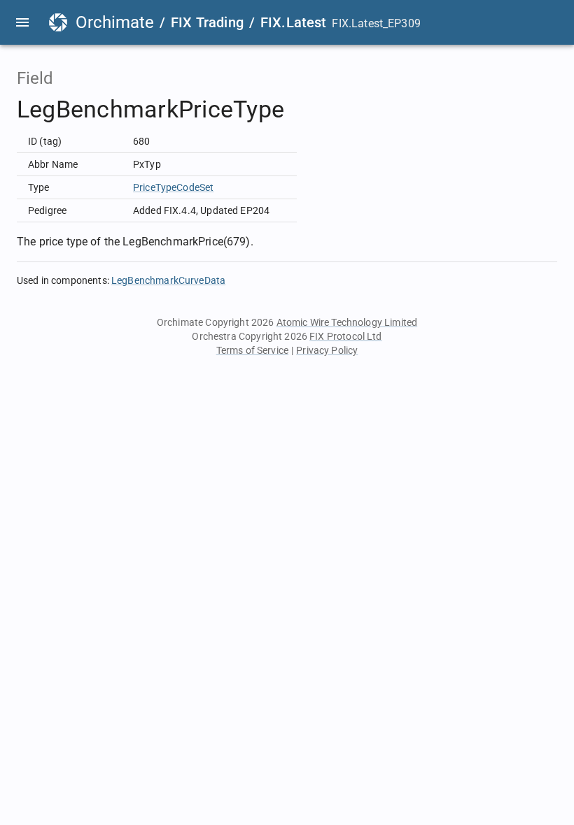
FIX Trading (207, 22)
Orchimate (115, 22)
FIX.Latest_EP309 (376, 23)
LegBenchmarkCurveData (168, 280)
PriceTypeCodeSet (173, 187)
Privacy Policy (327, 350)
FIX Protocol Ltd (345, 336)
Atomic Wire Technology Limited (347, 322)
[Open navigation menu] (22, 22)
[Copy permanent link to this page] (300, 109)
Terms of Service (252, 350)
